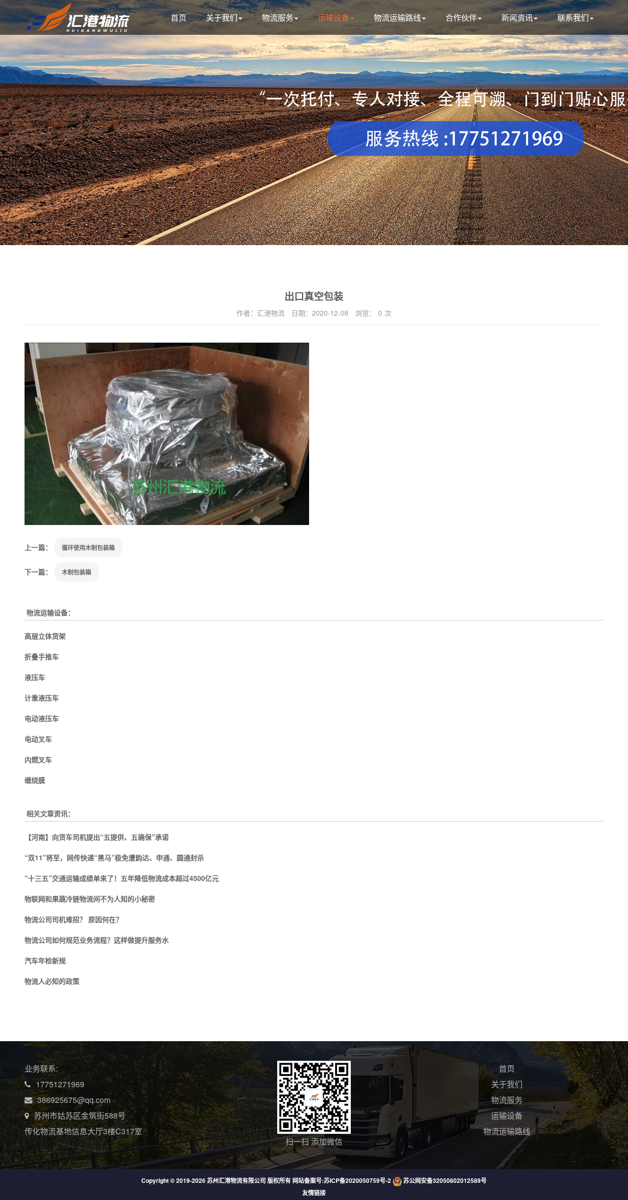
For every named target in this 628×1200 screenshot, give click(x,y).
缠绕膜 (35, 780)
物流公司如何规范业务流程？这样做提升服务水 (97, 940)
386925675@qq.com (73, 1099)
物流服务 (277, 17)
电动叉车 (38, 739)
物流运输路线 (397, 17)
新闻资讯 (517, 17)
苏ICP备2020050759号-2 (357, 1180)
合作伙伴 (461, 17)
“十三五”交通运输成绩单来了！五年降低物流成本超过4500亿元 (122, 878)
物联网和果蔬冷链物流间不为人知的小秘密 (90, 898)
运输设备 (333, 17)
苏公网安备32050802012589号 (445, 1180)
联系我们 (573, 17)
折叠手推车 (42, 656)
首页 (178, 17)
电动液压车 (42, 718)
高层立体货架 (45, 636)
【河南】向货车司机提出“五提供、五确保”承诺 (97, 837)
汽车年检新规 (45, 960)
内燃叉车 (38, 759)
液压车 (35, 677)
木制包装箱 (76, 572)
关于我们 (221, 17)
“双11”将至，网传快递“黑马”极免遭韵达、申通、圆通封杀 (114, 857)
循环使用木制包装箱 (88, 547)
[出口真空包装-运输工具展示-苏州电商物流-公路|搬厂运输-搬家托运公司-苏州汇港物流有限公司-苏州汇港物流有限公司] (87, 25)
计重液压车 (42, 697)
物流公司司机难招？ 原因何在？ (74, 919)
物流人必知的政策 (52, 981)
